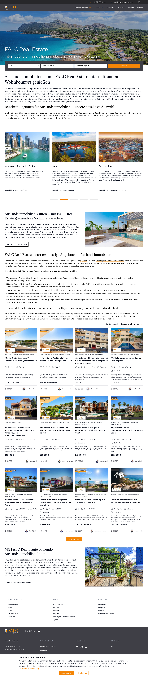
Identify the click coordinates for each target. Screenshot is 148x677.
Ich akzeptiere (66, 673)
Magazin (101, 608)
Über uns (43, 650)
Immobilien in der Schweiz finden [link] (112, 190)
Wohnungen (13, 605)
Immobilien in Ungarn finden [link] (16, 190)
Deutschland (58, 605)
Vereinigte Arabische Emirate (60, 617)
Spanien (56, 611)
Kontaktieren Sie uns (105, 614)
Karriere (101, 611)
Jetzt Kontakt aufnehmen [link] (17, 244)
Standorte (102, 605)
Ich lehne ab (82, 673)
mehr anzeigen (74, 539)
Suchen (124, 66)
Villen (10, 611)
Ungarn (56, 614)
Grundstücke (13, 614)
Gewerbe (11, 617)
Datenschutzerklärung (29, 669)
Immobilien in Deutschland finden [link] (65, 190)
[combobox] (24, 66)
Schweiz (56, 608)
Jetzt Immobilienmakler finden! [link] (19, 582)
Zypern (56, 620)
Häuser (11, 608)
